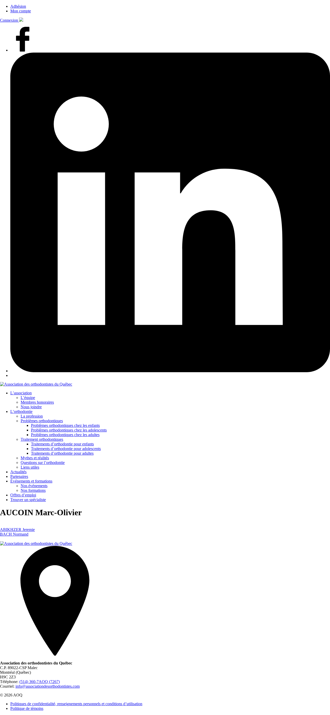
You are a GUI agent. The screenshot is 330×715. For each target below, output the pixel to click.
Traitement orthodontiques (42, 439)
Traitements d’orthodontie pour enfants (62, 444)
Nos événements (34, 486)
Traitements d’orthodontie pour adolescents (66, 448)
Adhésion (18, 6)
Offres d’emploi (23, 495)
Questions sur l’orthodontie (43, 462)
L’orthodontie (21, 411)
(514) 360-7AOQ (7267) (39, 681)
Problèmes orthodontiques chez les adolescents (69, 430)
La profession (32, 416)
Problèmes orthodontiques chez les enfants (65, 425)
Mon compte (20, 11)
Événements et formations (31, 481)
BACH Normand (14, 534)
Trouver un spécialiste (28, 499)
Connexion (9, 20)
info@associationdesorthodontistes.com (47, 686)
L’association (21, 393)
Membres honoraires (37, 402)
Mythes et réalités (35, 458)
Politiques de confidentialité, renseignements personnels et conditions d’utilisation (76, 704)
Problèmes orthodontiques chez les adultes (65, 435)
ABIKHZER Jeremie (17, 529)
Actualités (18, 472)
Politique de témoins (26, 708)
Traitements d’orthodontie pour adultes (62, 453)
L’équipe (28, 397)
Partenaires (19, 476)
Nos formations (33, 490)
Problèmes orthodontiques (42, 421)
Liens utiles (30, 467)
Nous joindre (31, 407)
